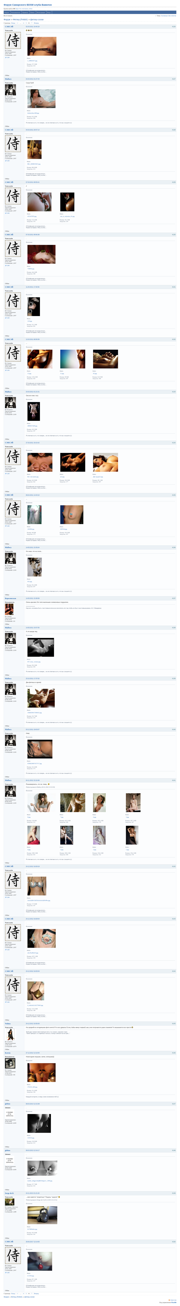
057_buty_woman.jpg (33, 662)
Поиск (32, 12)
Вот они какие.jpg (32, 477)
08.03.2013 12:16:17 (33, 1150)
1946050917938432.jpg (34, 712)
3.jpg (61, 849)
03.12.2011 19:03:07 (32, 729)
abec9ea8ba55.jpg (32, 953)
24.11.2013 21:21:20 (32, 1193)
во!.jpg (62, 477)
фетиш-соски (37, 19)
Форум (6, 12)
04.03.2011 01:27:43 (32, 79)
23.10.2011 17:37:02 (32, 678)
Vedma (7, 1024)
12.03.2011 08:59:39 (32, 339)
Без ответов (172, 16)
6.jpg (94, 817)
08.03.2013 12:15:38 (33, 1104)
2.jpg (94, 849)
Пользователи (15, 12)
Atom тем (173, 1300)
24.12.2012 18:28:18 (33, 866)
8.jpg (28, 817)
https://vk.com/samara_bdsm (24, 8)
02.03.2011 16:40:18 (32, 26)
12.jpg (29, 373)
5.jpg (127, 817)
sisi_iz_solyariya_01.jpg (67, 216)
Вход (48, 12)
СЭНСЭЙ (9, 27)
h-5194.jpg (30, 1276)
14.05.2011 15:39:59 (32, 598)
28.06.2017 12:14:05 (33, 1242)
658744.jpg (63, 529)
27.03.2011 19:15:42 (32, 443)
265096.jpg (30, 529)
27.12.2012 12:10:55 (33, 1053)
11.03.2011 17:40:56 (32, 287)
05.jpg (95, 373)
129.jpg (29, 321)
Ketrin (7, 1053)
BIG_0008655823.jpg (33, 164)
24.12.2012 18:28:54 (33, 919)
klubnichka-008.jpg (33, 113)
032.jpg (29, 581)
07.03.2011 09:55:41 (32, 182)
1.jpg (127, 849)
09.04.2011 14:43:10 (32, 495)
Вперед (36, 23)
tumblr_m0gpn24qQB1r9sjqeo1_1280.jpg (39, 1181)
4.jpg (28, 849)
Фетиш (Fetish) (20, 19)
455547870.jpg (31, 216)
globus (7, 1104)
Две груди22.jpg (98, 477)
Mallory (8, 79)
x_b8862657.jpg (32, 60)
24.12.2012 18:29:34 (33, 971)
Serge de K (9, 1193)
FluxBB (173, 1302)
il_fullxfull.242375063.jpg (35, 1005)
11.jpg (62, 373)
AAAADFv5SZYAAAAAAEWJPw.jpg (38, 900)
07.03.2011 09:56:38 (32, 234)
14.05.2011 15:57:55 (32, 627)
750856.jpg (30, 268)
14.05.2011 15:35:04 (32, 547)
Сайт (8, 57)
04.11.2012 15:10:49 (32, 780)
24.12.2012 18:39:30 (33, 1023)
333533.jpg (30, 1138)
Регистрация (41, 12)
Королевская (10, 598)
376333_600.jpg (32, 1087)
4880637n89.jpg (32, 426)
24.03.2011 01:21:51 (32, 392)
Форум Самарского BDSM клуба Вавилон (28, 4)
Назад (13, 23)
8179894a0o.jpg (32, 1229)
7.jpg (61, 817)
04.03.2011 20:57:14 (32, 130)
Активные (164, 16)
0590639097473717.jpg (34, 763)
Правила (25, 12)
